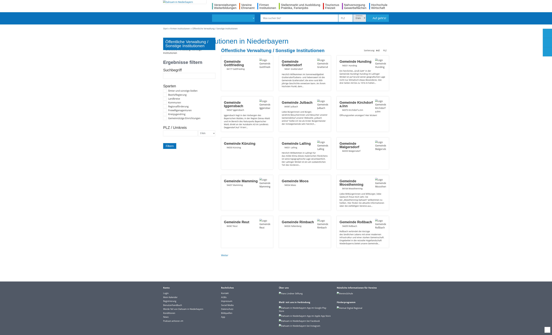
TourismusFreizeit (332, 6)
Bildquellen (226, 313)
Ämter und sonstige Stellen (183, 90)
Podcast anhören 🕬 (173, 320)
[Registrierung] (547, 33)
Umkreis (359, 15)
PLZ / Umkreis (175, 127)
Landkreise (174, 98)
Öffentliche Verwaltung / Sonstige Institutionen (215, 28)
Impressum (226, 301)
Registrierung (169, 301)
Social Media (227, 305)
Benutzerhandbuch (172, 305)
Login (166, 293)
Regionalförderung (178, 106)
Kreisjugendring (176, 114)
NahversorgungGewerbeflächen (355, 6)
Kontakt (225, 293)
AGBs (224, 297)
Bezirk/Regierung (177, 94)
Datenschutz (227, 309)
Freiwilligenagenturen (180, 110)
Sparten (169, 86)
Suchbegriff (172, 70)
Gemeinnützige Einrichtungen (184, 118)
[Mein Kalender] (547, 51)
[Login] (547, 42)
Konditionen (169, 313)
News (166, 316)
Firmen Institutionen (180, 28)
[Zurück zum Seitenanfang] (547, 330)
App (223, 316)
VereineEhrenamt (248, 6)
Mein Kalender (170, 297)
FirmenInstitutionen (267, 6)
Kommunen (174, 102)
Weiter (224, 255)
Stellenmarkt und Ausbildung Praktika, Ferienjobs (300, 6)
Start (165, 28)
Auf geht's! (379, 18)
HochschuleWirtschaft (379, 6)
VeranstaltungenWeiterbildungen (225, 6)
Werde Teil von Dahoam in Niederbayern (183, 309)
